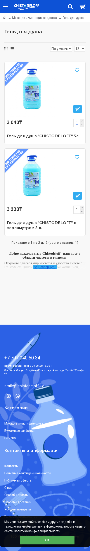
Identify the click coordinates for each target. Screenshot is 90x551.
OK (47, 540)
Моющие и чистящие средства (34, 18)
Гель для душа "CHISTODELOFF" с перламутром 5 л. (41, 225)
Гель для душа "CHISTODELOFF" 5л (43, 136)
